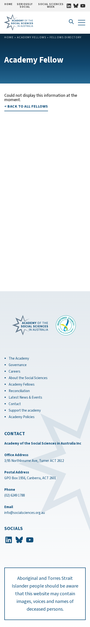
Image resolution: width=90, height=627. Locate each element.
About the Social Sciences (28, 378)
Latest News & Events (25, 397)
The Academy (19, 358)
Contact (15, 404)
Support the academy (25, 410)
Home (8, 4)
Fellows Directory (66, 37)
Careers (14, 371)
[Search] (71, 25)
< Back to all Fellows (26, 106)
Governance (18, 365)
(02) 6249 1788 (14, 495)
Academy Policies (22, 417)
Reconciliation (19, 391)
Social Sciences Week (51, 5)
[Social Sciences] (29, 22)
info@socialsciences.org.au (24, 512)
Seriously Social (25, 5)
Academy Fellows (31, 37)
